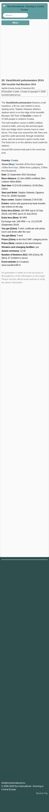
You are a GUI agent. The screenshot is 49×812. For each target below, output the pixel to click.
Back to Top (42, 793)
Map (11, 164)
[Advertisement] (24, 50)
